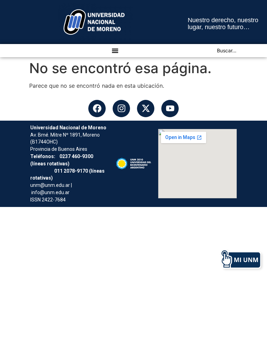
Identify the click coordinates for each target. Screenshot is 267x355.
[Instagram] (121, 108)
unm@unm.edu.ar (50, 185)
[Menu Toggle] (115, 50)
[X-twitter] (145, 108)
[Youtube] (170, 108)
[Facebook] (97, 108)
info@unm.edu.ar (50, 192)
